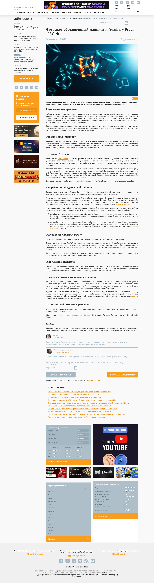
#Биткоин (92, 363)
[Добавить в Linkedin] (126, 23)
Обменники (66, 12)
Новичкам (54, 12)
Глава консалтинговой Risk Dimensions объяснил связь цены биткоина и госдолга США (82, 400)
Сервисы (77, 12)
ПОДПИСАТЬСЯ (25, 117)
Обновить (51, 539)
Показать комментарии (122, 375)
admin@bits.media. (104, 573)
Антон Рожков (58, 338)
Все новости (26, 78)
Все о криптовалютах (25, 12)
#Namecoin (84, 363)
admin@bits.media (36, 554)
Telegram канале (92, 381)
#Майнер (63, 363)
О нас (17, 17)
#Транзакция (119, 363)
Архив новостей (77, 577)
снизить (134, 296)
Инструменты (89, 12)
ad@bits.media (120, 554)
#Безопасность (51, 364)
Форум (100, 12)
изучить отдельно (123, 204)
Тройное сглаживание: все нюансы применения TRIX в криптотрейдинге (77, 417)
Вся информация (101, 516)
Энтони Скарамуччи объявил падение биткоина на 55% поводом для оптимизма (79, 412)
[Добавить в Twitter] (116, 23)
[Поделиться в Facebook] (112, 23)
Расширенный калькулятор (57, 462)
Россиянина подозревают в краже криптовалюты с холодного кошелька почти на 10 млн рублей (86, 414)
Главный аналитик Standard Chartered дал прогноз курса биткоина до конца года (79, 392)
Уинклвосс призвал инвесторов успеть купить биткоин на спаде (73, 395)
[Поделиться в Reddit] (136, 23)
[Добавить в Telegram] (121, 23)
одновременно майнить (69, 315)
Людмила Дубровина (61, 352)
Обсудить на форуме (60, 375)
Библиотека (42, 12)
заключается (63, 159)
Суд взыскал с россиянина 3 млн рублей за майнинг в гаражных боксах (76, 397)
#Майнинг (49, 363)
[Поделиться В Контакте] (131, 23)
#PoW (56, 363)
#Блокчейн (101, 363)
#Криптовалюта (73, 363)
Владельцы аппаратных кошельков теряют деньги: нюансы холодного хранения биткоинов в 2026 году (89, 403)
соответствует (72, 247)
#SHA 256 (110, 363)
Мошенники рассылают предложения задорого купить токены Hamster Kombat (79, 406)
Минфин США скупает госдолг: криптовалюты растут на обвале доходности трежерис (82, 409)
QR (116, 575)
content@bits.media (78, 556)
